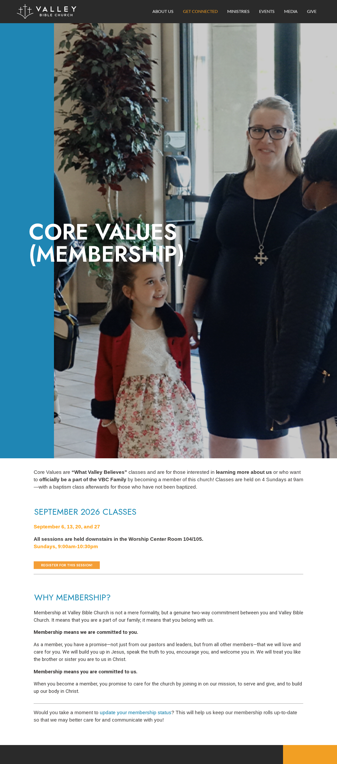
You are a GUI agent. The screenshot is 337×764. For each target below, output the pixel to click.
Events (267, 11)
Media (291, 11)
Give (311, 11)
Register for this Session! (66, 565)
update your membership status (135, 712)
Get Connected (200, 11)
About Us (163, 11)
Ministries (238, 11)
